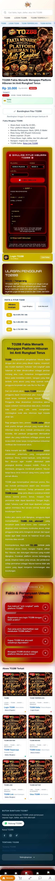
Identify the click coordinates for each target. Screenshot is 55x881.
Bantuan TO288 (9, 851)
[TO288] (27, 4)
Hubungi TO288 (15, 824)
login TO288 (30, 391)
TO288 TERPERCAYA (40, 18)
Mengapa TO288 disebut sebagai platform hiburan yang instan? (23, 653)
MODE (32, 163)
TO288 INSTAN (45, 23)
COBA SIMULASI (27, 180)
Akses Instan (11, 306)
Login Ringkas (27, 306)
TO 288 (33, 545)
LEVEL (13, 171)
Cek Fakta (45, 258)
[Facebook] (4, 836)
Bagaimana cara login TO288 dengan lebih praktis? (25, 619)
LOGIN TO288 (20, 18)
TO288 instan (11, 493)
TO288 (7, 18)
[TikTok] (16, 836)
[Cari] (5, 12)
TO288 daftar (37, 423)
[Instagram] (10, 836)
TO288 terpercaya (35, 451)
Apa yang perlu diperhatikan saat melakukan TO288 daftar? (23, 630)
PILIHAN (13, 163)
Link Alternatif (43, 306)
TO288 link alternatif (32, 521)
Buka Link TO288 (30, 144)
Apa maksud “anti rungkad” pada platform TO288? (23, 607)
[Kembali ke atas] (50, 863)
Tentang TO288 (9, 847)
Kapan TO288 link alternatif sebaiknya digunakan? (20, 641)
